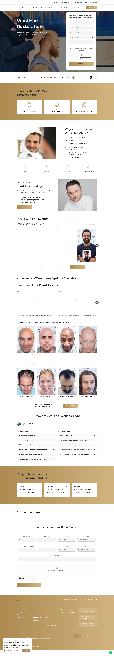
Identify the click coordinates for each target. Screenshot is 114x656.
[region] (17, 645)
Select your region (27, 536)
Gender (47, 546)
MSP (59, 614)
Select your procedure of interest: (27, 546)
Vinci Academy (49, 620)
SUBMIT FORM (81, 63)
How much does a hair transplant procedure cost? (73, 440)
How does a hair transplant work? (27, 435)
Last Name (86, 536)
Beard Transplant (21, 614)
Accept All (26, 650)
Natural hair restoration (57, 111)
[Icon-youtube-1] (80, 599)
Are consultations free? (66, 435)
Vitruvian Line (36, 614)
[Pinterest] (91, 599)
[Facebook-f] (83, 599)
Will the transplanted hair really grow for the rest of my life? (35, 459)
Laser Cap (19, 625)
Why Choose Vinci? (50, 612)
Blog (71, 609)
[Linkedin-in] (86, 599)
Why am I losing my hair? (25, 440)
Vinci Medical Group (50, 617)
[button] (34, 77)
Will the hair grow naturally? (26, 444)
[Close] (30, 639)
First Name (67, 536)
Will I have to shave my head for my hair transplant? (33, 449)
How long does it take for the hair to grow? (30, 454)
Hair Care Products (29, 109)
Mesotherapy (20, 622)
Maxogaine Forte (37, 617)
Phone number (86, 546)
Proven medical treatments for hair (29, 111)
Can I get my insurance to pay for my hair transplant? (74, 454)
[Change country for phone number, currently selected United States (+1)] (70, 33)
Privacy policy (16, 647)
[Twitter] (96, 599)
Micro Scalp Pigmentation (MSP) (84, 109)
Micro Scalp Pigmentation (23, 620)
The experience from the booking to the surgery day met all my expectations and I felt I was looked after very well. (55, 492)
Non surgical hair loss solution (84, 111)
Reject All (17, 650)
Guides (72, 612)
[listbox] (90, 33)
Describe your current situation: (57, 555)
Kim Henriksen (50, 486)
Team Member (49, 614)
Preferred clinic (47, 536)
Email (66, 546)
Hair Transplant (57, 109)
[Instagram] (88, 599)
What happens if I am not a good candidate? (72, 445)
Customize (8, 650)
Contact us (48, 622)
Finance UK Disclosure (51, 625)
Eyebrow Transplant (21, 617)
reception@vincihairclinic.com (42, 638)
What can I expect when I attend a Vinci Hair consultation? (76, 449)
